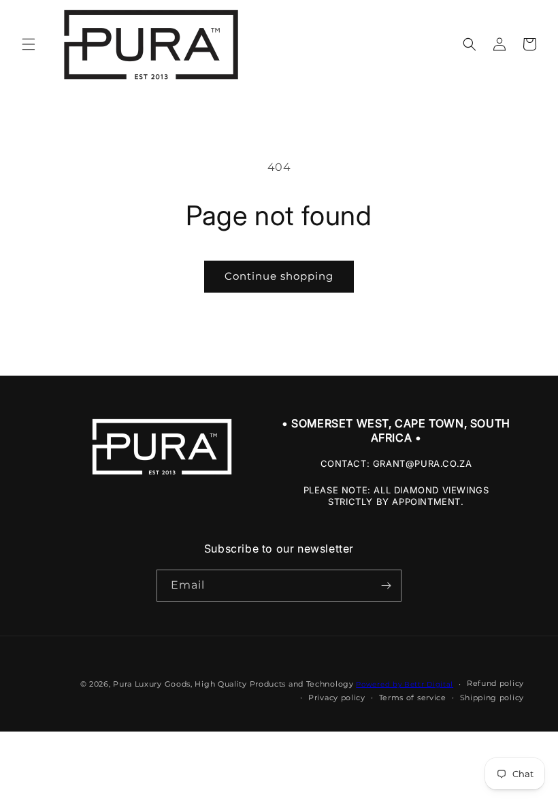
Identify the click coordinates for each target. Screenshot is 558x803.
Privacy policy (336, 697)
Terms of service (412, 697)
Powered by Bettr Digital (404, 684)
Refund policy (495, 683)
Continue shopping (279, 275)
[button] (29, 44)
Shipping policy (492, 697)
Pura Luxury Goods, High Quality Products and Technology (233, 684)
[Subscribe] (386, 586)
